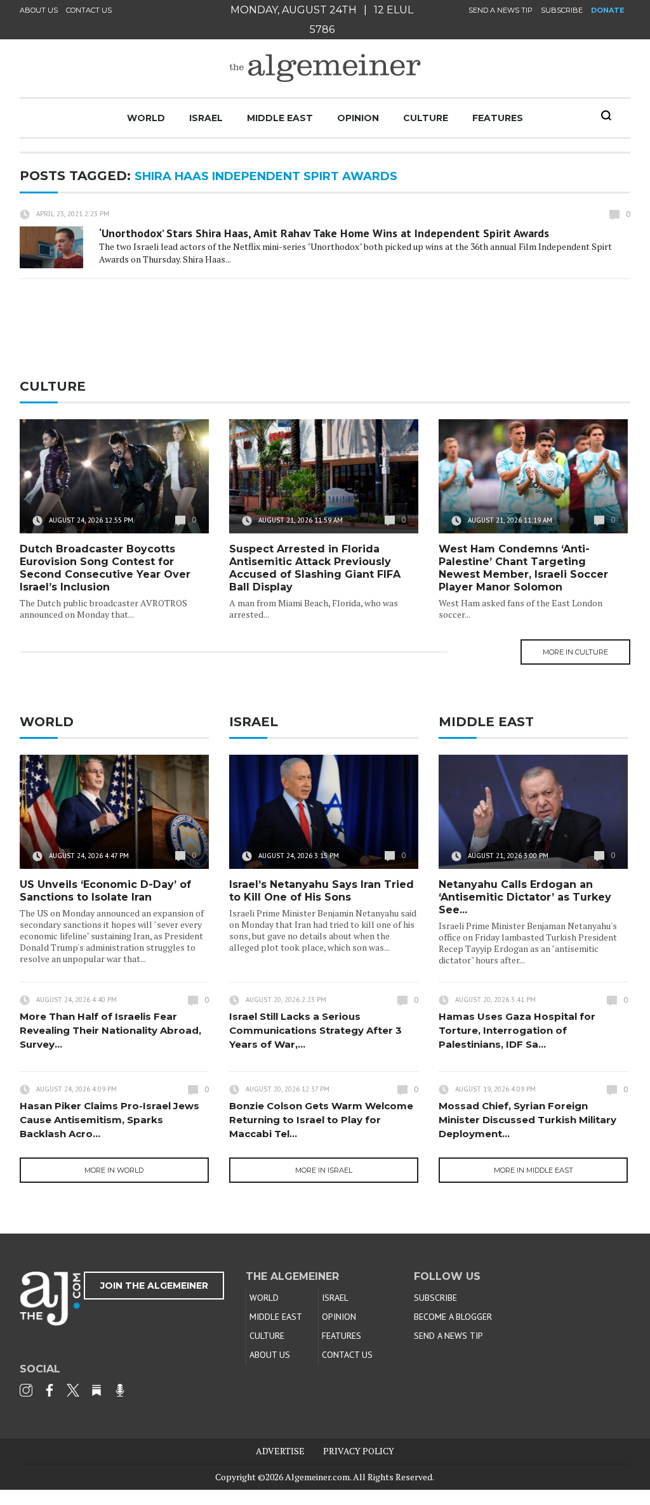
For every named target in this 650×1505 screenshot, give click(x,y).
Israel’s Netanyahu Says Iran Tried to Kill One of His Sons (321, 890)
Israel (206, 118)
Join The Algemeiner (154, 1285)
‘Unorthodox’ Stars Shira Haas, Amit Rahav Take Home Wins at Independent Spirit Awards (324, 233)
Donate (608, 10)
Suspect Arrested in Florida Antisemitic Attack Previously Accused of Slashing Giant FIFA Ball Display (315, 568)
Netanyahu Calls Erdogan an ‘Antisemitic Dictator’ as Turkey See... (525, 897)
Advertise (280, 1451)
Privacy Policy (358, 1451)
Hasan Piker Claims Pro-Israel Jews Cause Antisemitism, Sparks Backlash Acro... (109, 1120)
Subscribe (562, 10)
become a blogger (453, 1316)
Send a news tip (500, 10)
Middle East (280, 118)
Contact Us (89, 10)
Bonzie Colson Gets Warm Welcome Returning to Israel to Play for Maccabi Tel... (321, 1120)
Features (497, 118)
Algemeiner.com (317, 1477)
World (146, 118)
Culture (425, 118)
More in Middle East (533, 1170)
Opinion (358, 118)
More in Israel (323, 1170)
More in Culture (575, 652)
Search (606, 115)
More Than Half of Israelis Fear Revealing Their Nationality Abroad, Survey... (110, 1030)
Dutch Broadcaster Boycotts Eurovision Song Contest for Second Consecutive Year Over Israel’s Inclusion (105, 568)
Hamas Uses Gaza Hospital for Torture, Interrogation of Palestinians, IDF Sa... (517, 1030)
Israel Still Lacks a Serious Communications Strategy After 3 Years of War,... (315, 1030)
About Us (39, 10)
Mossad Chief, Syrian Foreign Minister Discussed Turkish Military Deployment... (527, 1120)
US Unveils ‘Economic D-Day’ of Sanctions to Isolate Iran (105, 890)
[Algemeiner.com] (325, 68)
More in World (113, 1170)
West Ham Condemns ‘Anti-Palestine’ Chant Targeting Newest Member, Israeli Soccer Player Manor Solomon (523, 568)
